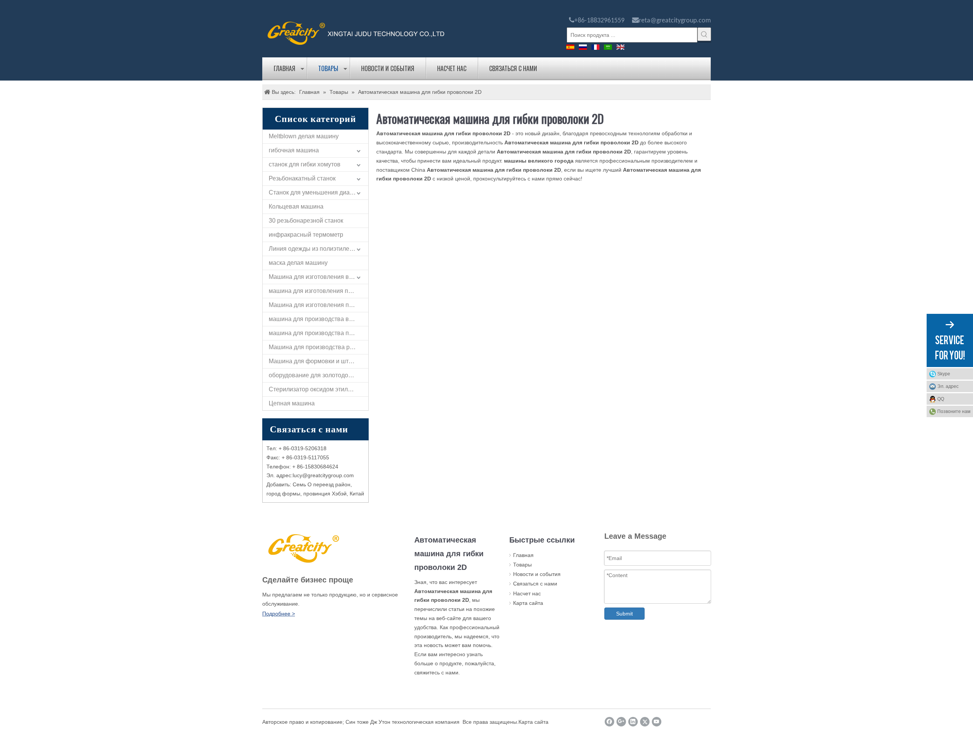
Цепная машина (292, 403)
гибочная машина (294, 150)
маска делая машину (298, 262)
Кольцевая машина (296, 206)
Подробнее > (278, 614)
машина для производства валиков (318, 319)
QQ (940, 399)
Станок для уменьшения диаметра (317, 192)
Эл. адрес (948, 386)
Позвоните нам (953, 411)
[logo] (356, 32)
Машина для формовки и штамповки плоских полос (318, 361)
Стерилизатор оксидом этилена (313, 389)
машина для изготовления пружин (317, 291)
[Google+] (621, 721)
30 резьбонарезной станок (306, 220)
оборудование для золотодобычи (316, 375)
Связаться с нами (513, 68)
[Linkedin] (633, 721)
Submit (624, 614)
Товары (328, 68)
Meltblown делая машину (304, 136)
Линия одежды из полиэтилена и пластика (318, 248)
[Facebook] (609, 721)
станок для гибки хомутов (305, 164)
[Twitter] (645, 721)
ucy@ (300, 475)
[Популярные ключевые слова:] (704, 34)
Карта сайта (528, 603)
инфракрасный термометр (306, 234)
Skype (943, 374)
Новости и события (387, 68)
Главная (284, 68)
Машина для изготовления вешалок (318, 277)
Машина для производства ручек (315, 347)
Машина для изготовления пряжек (317, 305)
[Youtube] (656, 721)
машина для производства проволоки (318, 333)
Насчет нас (451, 68)
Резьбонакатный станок (302, 178)
